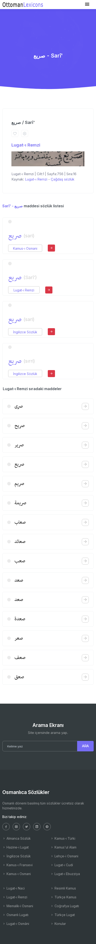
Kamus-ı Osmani (25, 248)
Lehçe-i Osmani (66, 856)
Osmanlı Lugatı (17, 915)
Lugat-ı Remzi (25, 145)
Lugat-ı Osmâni (17, 924)
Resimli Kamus (65, 888)
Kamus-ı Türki (64, 838)
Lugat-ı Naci (15, 888)
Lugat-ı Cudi (63, 865)
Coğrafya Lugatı (66, 906)
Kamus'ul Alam (65, 847)
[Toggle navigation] (87, 4)
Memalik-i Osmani (19, 906)
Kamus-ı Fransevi (19, 865)
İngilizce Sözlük (25, 332)
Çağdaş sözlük (62, 179)
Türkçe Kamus (65, 897)
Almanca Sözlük (18, 838)
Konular (60, 924)
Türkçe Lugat (64, 915)
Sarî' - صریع (12, 206)
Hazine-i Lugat (17, 847)
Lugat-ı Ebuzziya (67, 874)
